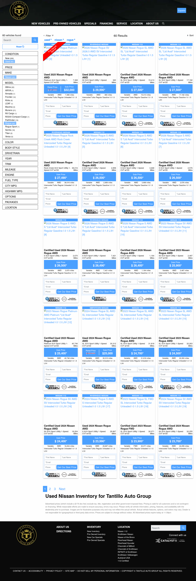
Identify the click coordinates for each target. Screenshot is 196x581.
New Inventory (93, 531)
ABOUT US (62, 527)
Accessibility (36, 570)
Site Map (70, 570)
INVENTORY (94, 527)
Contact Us (19, 570)
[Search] (35, 40)
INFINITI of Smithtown (127, 551)
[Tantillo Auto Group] (19, 10)
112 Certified (123, 560)
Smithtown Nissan (125, 534)
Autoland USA (124, 557)
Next (62, 488)
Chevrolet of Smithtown (128, 548)
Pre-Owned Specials (96, 540)
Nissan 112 (122, 531)
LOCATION (124, 527)
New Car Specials (95, 537)
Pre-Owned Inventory (96, 534)
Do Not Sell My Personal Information (98, 570)
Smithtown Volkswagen (128, 554)
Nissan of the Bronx (126, 537)
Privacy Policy (54, 570)
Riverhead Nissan (125, 540)
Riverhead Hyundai (126, 543)
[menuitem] (21, 58)
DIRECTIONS (63, 531)
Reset (19, 46)
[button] (41, 23)
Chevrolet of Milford (126, 546)
